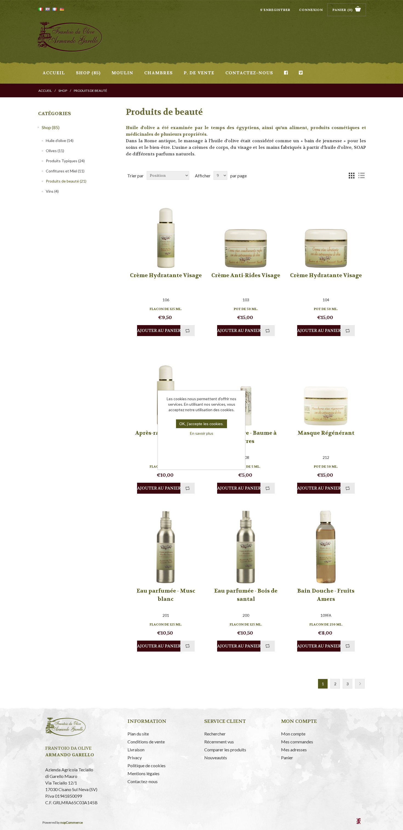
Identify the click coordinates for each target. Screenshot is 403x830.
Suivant (360, 684)
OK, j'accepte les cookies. (201, 424)
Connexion (311, 10)
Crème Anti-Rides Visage (245, 275)
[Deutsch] (62, 9)
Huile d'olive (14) (59, 140)
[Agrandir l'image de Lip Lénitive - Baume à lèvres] (246, 388)
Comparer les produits (225, 749)
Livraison (135, 749)
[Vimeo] (300, 73)
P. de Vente (199, 72)
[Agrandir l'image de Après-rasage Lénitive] (166, 388)
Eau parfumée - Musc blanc (166, 594)
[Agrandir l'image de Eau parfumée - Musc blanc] (166, 546)
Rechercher (215, 733)
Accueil (53, 72)
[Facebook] (286, 73)
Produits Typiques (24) (65, 160)
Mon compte (293, 733)
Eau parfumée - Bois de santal (245, 594)
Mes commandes (297, 741)
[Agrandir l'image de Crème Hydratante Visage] (166, 231)
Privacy (134, 757)
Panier (287, 757)
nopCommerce (71, 822)
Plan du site (138, 733)
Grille (351, 175)
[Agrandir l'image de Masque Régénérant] (326, 388)
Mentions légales (143, 773)
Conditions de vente (146, 741)
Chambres (158, 72)
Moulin (122, 72)
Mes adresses (294, 749)
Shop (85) (88, 72)
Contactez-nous (249, 72)
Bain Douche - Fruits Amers (325, 594)
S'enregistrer (275, 10)
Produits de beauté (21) (66, 181)
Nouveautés (215, 757)
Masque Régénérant (325, 433)
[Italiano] (40, 9)
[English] (47, 9)
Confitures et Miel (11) (65, 171)
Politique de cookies (146, 765)
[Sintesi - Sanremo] (359, 823)
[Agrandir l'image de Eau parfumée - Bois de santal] (246, 546)
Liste (361, 175)
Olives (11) (55, 150)
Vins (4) (52, 191)
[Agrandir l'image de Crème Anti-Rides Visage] (246, 231)
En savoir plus (201, 433)
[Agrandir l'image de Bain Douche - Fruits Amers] (326, 546)
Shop (62, 91)
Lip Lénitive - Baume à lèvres (246, 437)
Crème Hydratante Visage (166, 275)
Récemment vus (219, 741)
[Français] (55, 9)
